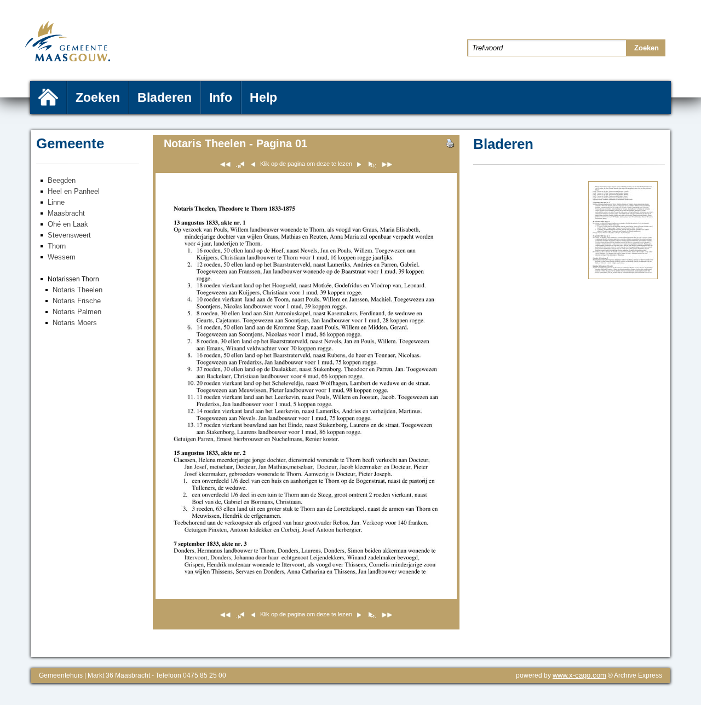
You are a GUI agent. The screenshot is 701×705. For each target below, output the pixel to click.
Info (220, 97)
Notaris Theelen (77, 290)
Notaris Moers (75, 323)
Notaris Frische (77, 301)
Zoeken (98, 97)
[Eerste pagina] (225, 166)
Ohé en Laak (68, 224)
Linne (56, 202)
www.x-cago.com (579, 675)
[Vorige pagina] (371, 166)
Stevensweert (69, 235)
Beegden (62, 180)
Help (263, 97)
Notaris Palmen (77, 312)
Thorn (57, 246)
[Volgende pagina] (623, 277)
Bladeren (164, 97)
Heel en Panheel (74, 191)
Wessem (62, 257)
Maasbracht (66, 213)
